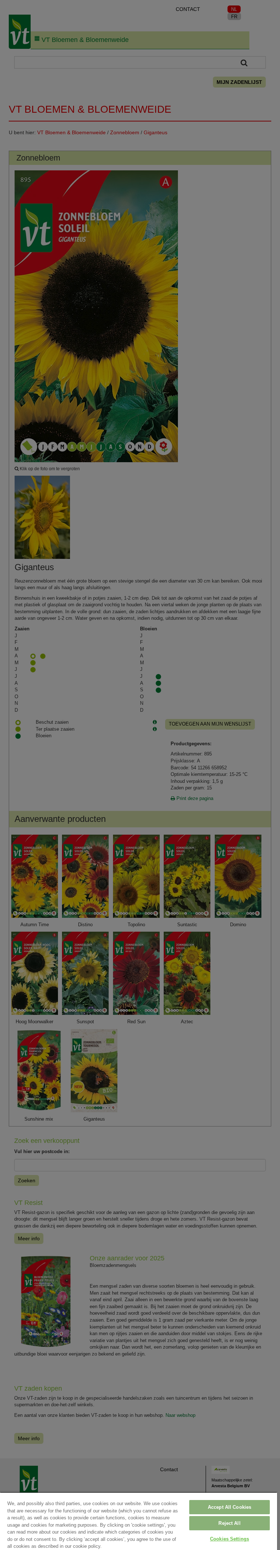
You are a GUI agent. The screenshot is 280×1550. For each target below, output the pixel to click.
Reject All (229, 1523)
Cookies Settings (229, 1539)
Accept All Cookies (229, 1507)
